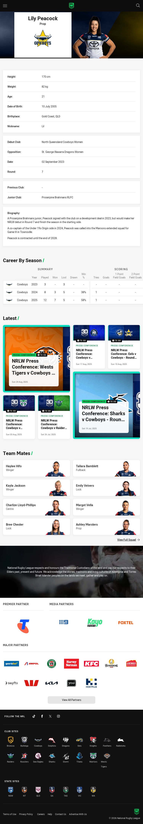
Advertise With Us (78, 814)
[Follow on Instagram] (58, 716)
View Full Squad (126, 539)
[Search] (138, 5)
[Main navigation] (5, 6)
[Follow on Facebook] (42, 716)
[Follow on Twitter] (50, 716)
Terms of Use (9, 814)
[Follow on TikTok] (33, 716)
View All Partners (71, 700)
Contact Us (60, 814)
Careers (41, 814)
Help (50, 814)
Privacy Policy (26, 814)
